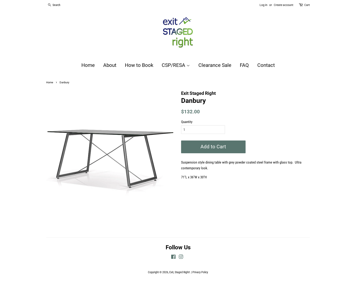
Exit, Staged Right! (179, 272)
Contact (266, 65)
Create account (283, 5)
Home (88, 65)
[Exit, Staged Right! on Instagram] (181, 257)
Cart (307, 5)
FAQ (244, 65)
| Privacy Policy (199, 272)
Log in (263, 5)
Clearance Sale (214, 65)
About (109, 65)
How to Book (139, 65)
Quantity (186, 122)
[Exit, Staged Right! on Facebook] (173, 257)
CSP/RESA (174, 65)
